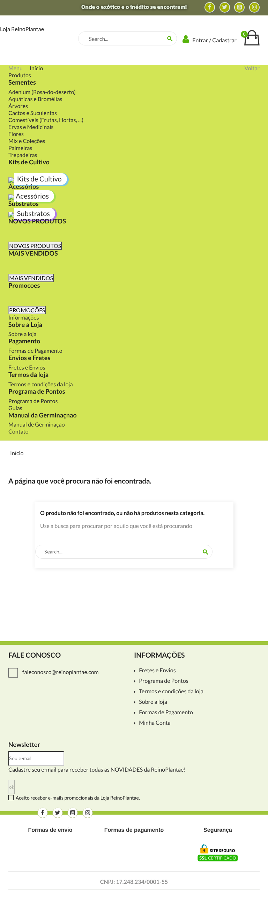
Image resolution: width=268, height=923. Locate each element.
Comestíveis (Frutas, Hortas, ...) (45, 120)
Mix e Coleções (26, 141)
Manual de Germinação (36, 424)
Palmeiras (20, 148)
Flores (16, 134)
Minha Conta (155, 723)
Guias (15, 408)
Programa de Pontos (33, 401)
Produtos (19, 75)
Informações (23, 317)
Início (36, 68)
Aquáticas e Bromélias (35, 99)
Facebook (209, 7)
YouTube (239, 7)
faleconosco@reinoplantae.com (60, 672)
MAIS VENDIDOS (31, 277)
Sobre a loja (22, 334)
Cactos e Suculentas (32, 113)
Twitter (224, 7)
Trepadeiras (22, 155)
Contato (18, 431)
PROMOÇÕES (27, 310)
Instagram (254, 7)
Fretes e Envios (26, 367)
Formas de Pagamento (35, 351)
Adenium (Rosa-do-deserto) (42, 92)
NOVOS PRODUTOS (35, 245)
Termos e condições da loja (40, 384)
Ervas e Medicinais (30, 127)
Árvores (18, 106)
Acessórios (23, 186)
